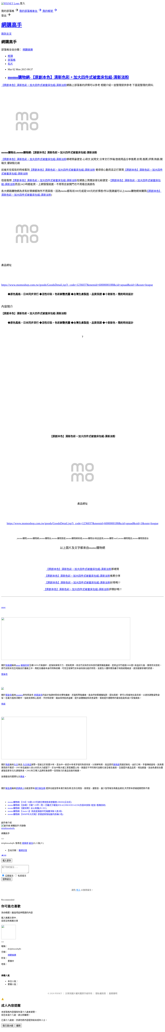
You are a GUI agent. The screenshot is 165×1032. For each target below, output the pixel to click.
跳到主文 (6, 33)
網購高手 (11, 25)
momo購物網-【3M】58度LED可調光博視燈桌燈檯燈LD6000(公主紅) (40, 802)
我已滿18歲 (8, 1025)
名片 (10, 63)
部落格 (11, 60)
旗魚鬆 (116, 764)
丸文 (16, 764)
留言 (31, 843)
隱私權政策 (100, 993)
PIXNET (58, 993)
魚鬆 (3, 704)
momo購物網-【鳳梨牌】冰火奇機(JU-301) (27, 808)
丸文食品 (27, 764)
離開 (18, 1025)
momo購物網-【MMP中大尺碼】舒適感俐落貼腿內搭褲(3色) (35, 814)
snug (3, 607)
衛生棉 (8, 788)
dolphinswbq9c (8, 828)
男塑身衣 (38, 695)
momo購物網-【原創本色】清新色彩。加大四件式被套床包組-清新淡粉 (68, 77)
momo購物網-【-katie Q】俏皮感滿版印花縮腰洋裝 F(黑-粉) (35, 811)
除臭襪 (8, 665)
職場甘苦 (23, 850)
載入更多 (7, 860)
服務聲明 (113, 993)
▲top (3, 855)
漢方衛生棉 (40, 788)
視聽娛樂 (28, 49)
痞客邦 (25, 843)
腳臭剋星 (25, 665)
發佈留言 (7, 879)
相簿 (10, 56)
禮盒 (22, 776)
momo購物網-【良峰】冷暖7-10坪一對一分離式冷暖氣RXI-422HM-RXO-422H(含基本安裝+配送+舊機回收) (57, 805)
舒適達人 (20, 788)
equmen (19, 695)
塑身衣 (4, 674)
